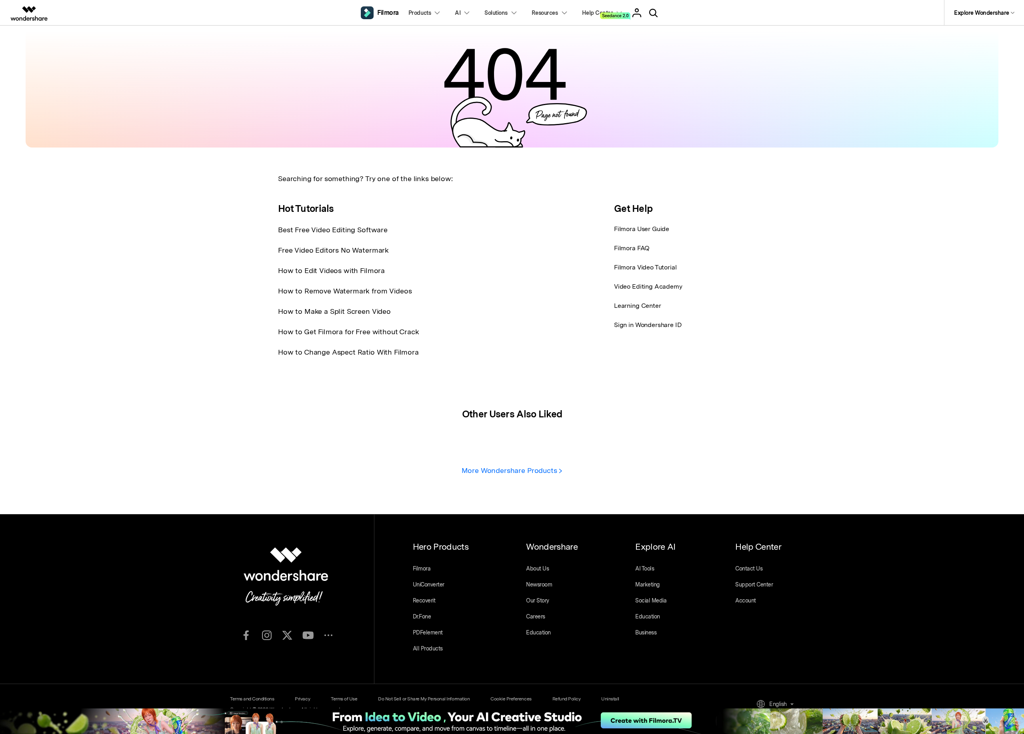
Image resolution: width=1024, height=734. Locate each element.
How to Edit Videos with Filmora (331, 270)
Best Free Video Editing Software (333, 229)
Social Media (650, 600)
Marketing (647, 584)
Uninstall (610, 699)
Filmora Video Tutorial (645, 267)
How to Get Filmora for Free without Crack (348, 331)
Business (645, 632)
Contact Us (748, 568)
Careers (535, 616)
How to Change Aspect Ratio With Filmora (348, 352)
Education (538, 632)
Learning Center (637, 305)
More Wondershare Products (510, 470)
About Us (537, 568)
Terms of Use (344, 699)
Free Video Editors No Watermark (333, 250)
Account (745, 600)
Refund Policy (566, 699)
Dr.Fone (422, 616)
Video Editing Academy (648, 286)
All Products (428, 648)
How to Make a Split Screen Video (334, 311)
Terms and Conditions (252, 699)
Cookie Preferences (510, 699)
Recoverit (424, 600)
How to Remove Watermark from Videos (345, 291)
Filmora (422, 568)
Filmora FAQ (632, 248)
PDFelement (428, 632)
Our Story (537, 600)
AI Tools (644, 568)
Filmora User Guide (641, 229)
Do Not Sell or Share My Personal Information (424, 699)
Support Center (754, 584)
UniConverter (428, 584)
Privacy (302, 699)
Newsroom (539, 584)
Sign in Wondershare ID (648, 325)
